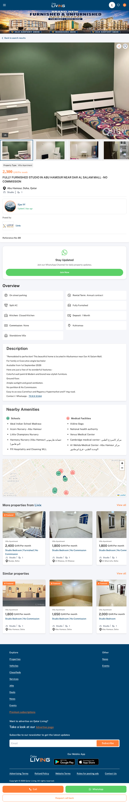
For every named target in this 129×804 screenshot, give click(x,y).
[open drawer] (4, 5)
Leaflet (122, 495)
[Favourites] (118, 5)
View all (121, 505)
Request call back (64, 798)
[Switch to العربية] (112, 5)
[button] (58, 5)
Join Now (64, 272)
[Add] (124, 5)
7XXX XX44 (35, 396)
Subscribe (108, 743)
